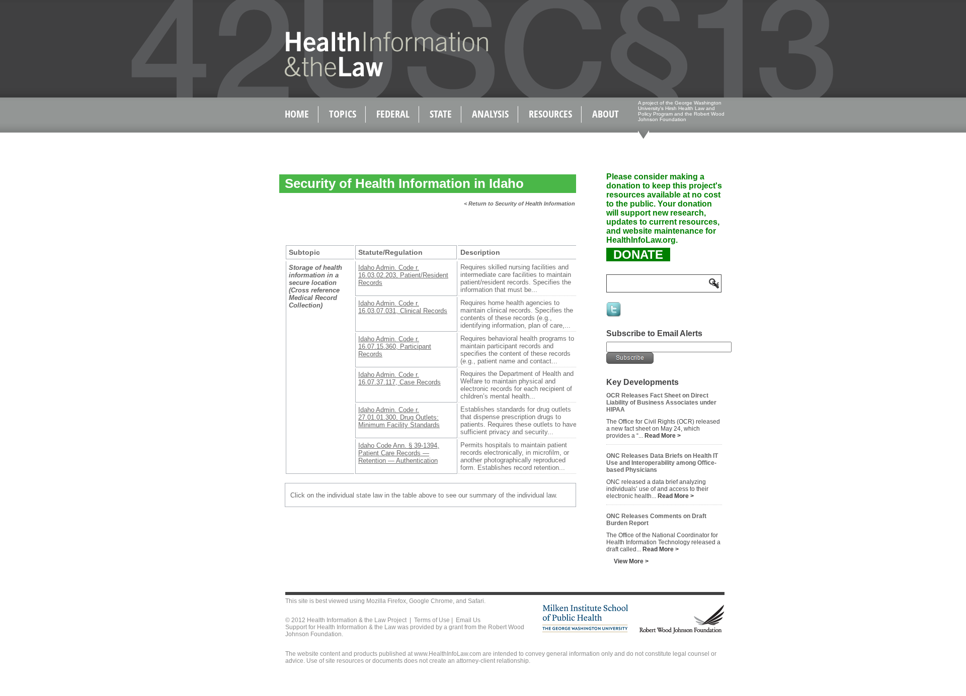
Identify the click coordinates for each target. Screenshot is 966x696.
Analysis (490, 114)
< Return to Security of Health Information (519, 204)
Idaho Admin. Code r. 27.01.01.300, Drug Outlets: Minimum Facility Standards (399, 417)
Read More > (663, 435)
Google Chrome (431, 601)
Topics (342, 114)
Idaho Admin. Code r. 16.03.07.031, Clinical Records (402, 307)
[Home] (365, 74)
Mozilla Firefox (386, 601)
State (441, 114)
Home (297, 114)
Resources (550, 114)
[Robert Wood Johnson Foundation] (681, 632)
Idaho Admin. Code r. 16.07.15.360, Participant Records (394, 346)
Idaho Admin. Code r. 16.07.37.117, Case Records (399, 378)
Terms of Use (432, 620)
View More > (631, 561)
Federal (393, 114)
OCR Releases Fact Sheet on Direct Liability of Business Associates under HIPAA (661, 402)
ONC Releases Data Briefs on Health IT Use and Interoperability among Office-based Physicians (662, 462)
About (605, 114)
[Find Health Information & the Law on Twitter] (614, 316)
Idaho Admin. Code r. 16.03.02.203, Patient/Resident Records (403, 275)
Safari (476, 601)
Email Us (468, 620)
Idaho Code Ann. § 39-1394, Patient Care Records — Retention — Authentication (398, 453)
